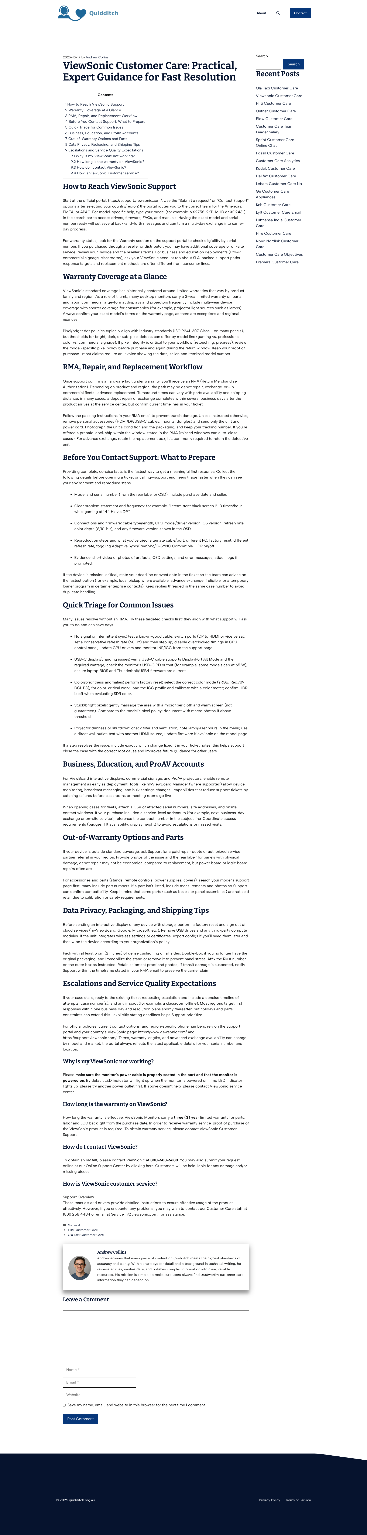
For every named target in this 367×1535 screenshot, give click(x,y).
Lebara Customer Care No (279, 183)
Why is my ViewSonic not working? (103, 156)
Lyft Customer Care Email (278, 212)
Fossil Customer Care (275, 153)
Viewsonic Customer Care (279, 95)
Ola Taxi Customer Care (86, 1235)
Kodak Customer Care (275, 168)
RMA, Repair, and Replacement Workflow (101, 116)
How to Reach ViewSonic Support (94, 104)
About (261, 13)
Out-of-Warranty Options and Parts (96, 139)
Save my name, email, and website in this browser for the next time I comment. (137, 1405)
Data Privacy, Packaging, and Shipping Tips (102, 144)
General (74, 1225)
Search (262, 56)
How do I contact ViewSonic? (98, 167)
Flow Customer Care (274, 118)
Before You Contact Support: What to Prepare (105, 121)
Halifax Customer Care (276, 176)
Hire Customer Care (273, 233)
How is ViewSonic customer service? (105, 173)
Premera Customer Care (277, 262)
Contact (300, 13)
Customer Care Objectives (279, 254)
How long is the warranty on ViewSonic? (107, 162)
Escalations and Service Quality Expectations (104, 150)
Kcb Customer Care (273, 204)
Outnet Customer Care (276, 111)
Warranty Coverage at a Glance (93, 110)
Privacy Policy (269, 1500)
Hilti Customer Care (83, 1230)
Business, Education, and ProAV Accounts (101, 133)
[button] (278, 13)
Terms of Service (298, 1500)
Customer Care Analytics (278, 160)
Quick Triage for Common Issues (94, 127)
